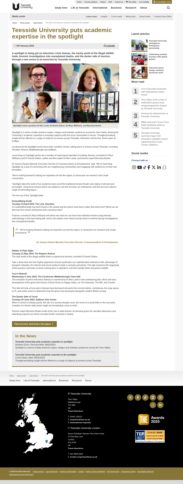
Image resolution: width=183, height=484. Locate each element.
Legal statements (52, 471)
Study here (14, 380)
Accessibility (144, 2)
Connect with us (139, 160)
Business (64, 380)
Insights (104, 16)
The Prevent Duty (113, 471)
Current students (90, 2)
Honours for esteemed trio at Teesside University (154, 115)
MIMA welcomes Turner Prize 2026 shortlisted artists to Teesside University (155, 125)
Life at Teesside (32, 380)
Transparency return (128, 471)
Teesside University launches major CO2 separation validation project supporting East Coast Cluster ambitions (154, 139)
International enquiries (80, 422)
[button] (162, 2)
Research (77, 380)
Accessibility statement (145, 471)
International (49, 380)
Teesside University (22, 6)
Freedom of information (68, 471)
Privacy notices (38, 471)
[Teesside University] (40, 422)
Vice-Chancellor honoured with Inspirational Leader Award (153, 92)
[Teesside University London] (46, 441)
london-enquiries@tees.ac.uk (83, 457)
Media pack (131, 16)
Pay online (132, 2)
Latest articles (140, 33)
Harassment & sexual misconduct (21, 474)
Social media (144, 16)
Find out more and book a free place (32, 324)
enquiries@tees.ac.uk (80, 419)
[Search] (168, 8)
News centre (25, 23)
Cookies (81, 471)
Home (79, 2)
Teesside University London (85, 428)
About (88, 380)
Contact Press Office (163, 16)
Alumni (103, 2)
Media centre (18, 16)
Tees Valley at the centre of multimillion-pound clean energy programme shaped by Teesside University (154, 104)
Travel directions (75, 411)
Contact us (119, 2)
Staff (110, 2)
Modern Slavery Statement (95, 471)
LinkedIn (110, 46)
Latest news (91, 16)
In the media (116, 16)
